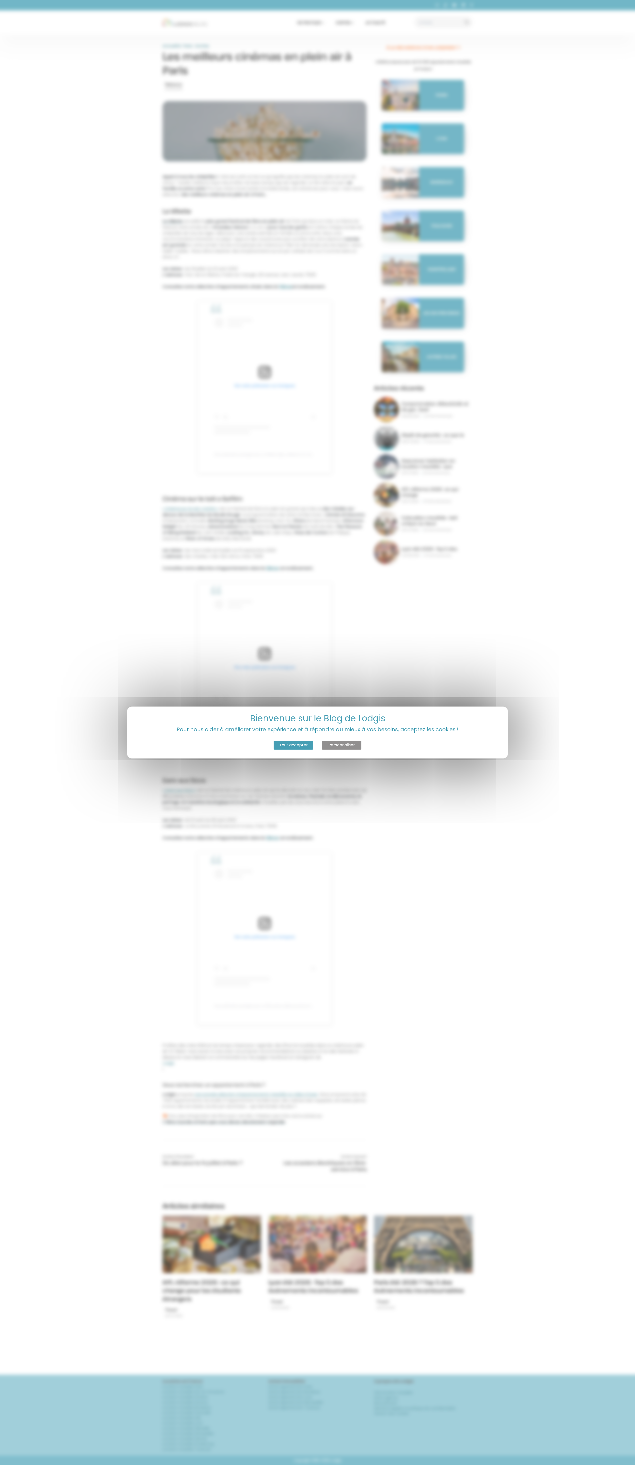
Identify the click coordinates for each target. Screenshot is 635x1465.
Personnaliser (341, 745)
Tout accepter (293, 745)
